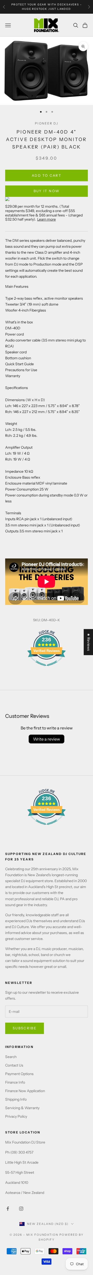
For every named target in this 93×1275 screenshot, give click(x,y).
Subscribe (24, 1028)
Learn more (46, 219)
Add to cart (46, 175)
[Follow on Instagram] (21, 1208)
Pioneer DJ (46, 123)
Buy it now (46, 191)
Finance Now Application (25, 1091)
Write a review (46, 739)
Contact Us (14, 1065)
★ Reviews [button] (88, 642)
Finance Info (15, 1082)
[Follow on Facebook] (7, 1208)
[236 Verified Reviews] (46, 668)
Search (11, 1056)
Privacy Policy (16, 1116)
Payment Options (19, 1073)
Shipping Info (16, 1099)
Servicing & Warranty (22, 1108)
